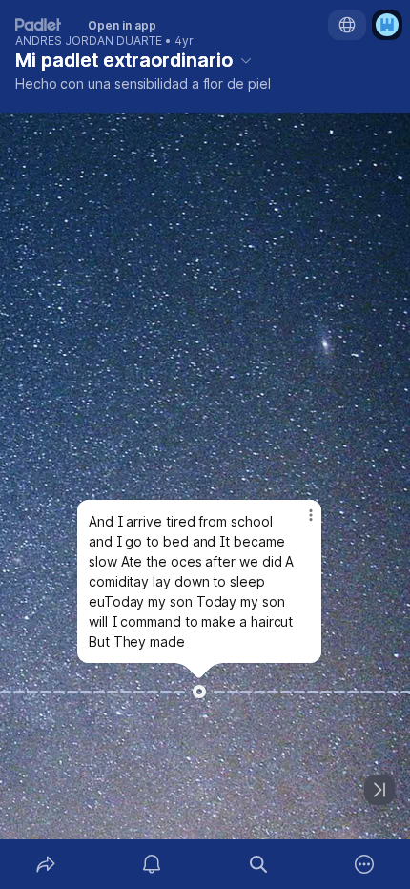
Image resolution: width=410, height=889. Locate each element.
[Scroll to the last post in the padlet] (379, 790)
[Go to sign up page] (387, 25)
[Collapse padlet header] (246, 60)
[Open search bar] (258, 864)
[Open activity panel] (153, 864)
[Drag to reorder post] (199, 691)
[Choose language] (347, 25)
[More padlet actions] (365, 864)
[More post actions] (298, 523)
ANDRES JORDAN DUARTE (88, 41)
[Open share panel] (46, 864)
